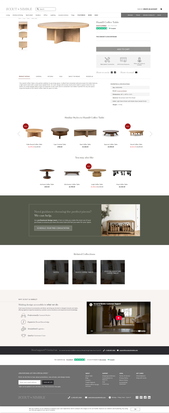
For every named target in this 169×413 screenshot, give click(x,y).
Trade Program (90, 382)
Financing (105, 384)
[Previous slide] (19, 134)
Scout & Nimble (101, 25)
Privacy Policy (123, 378)
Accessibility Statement (123, 383)
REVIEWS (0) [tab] (89, 76)
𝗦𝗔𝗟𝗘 (96, 15)
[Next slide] (151, 134)
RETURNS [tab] (50, 76)
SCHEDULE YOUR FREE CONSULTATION (53, 228)
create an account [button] (150, 9)
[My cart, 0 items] (161, 9)
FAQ (103, 382)
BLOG (159, 15)
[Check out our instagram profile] (137, 397)
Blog (86, 378)
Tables (28, 18)
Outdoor (38, 15)
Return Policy (123, 380)
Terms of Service (124, 376)
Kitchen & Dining (18, 15)
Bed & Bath (29, 15)
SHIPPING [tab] (38, 76)
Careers (87, 380)
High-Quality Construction (107, 64)
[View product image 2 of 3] (23, 36)
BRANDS (130, 15)
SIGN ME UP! (48, 382)
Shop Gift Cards (141, 378)
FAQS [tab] (60, 76)
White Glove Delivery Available (139, 64)
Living (8, 15)
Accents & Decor (63, 15)
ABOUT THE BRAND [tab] (74, 76)
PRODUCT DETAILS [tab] (24, 76)
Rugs (72, 15)
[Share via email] (136, 72)
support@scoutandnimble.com (129, 350)
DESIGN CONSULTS (149, 15)
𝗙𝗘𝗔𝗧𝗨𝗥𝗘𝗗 (81, 15)
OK (135, 409)
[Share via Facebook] (115, 72)
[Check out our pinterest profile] (141, 397)
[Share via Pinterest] (112, 72)
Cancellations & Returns (107, 379)
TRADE (138, 15)
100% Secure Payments (123, 64)
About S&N (88, 376)
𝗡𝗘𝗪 (90, 15)
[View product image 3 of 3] (23, 46)
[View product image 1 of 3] (23, 26)
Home (19, 18)
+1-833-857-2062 (110, 350)
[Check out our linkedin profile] (149, 397)
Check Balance (141, 376)
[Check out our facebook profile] (145, 397)
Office (45, 15)
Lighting (52, 15)
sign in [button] (139, 9)
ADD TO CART (123, 49)
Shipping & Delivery (108, 376)
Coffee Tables (34, 18)
